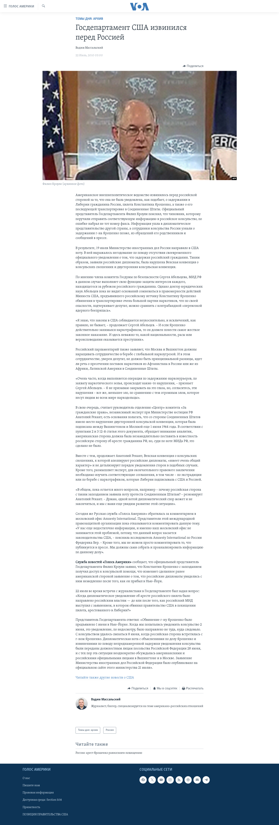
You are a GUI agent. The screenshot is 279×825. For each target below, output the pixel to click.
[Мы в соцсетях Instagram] (170, 779)
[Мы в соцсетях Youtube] (161, 779)
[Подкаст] (188, 779)
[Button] (193, 66)
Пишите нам (31, 785)
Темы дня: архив (89, 19)
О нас (26, 778)
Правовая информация (38, 792)
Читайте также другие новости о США (105, 677)
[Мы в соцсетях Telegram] (206, 779)
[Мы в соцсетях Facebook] (143, 779)
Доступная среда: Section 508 (42, 800)
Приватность (31, 807)
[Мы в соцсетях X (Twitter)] (152, 779)
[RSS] (179, 779)
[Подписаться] (197, 779)
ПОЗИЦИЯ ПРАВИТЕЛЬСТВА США (45, 814)
